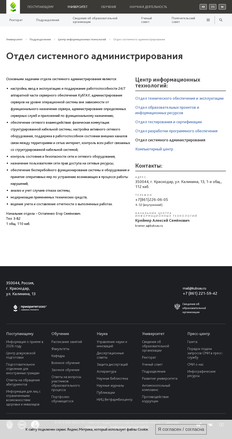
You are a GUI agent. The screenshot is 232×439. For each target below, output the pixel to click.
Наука (102, 333)
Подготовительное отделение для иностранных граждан (22, 368)
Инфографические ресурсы (201, 373)
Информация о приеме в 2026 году (24, 344)
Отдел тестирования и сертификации (168, 121)
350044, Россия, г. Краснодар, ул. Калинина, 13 (21, 288)
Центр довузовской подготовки (20, 355)
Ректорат (16, 20)
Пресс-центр (198, 333)
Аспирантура (106, 371)
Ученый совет (146, 20)
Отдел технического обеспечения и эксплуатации (179, 98)
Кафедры (58, 356)
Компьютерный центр (154, 149)
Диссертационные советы (110, 355)
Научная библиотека (112, 378)
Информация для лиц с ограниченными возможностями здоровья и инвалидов (23, 397)
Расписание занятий (66, 342)
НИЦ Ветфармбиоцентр (115, 399)
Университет (77, 7)
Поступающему (41, 7)
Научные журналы (110, 385)
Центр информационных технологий (82, 39)
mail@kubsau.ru (194, 288)
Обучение (108, 7)
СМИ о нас (195, 364)
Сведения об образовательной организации (95, 20)
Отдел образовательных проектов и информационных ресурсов (167, 110)
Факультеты (60, 349)
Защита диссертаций (112, 364)
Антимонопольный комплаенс (156, 387)
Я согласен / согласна (181, 429)
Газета (192, 342)
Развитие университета (159, 378)
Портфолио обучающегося (62, 399)
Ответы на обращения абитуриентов (23, 382)
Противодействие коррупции (155, 399)
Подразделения (47, 20)
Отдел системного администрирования (170, 139)
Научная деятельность (148, 7)
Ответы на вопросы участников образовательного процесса (66, 383)
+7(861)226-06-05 (151, 199)
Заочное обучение (65, 370)
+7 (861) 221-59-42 (200, 293)
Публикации (106, 392)
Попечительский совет (183, 20)
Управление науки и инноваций (112, 344)
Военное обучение (65, 363)
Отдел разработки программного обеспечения (176, 130)
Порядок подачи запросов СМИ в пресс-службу (205, 353)
